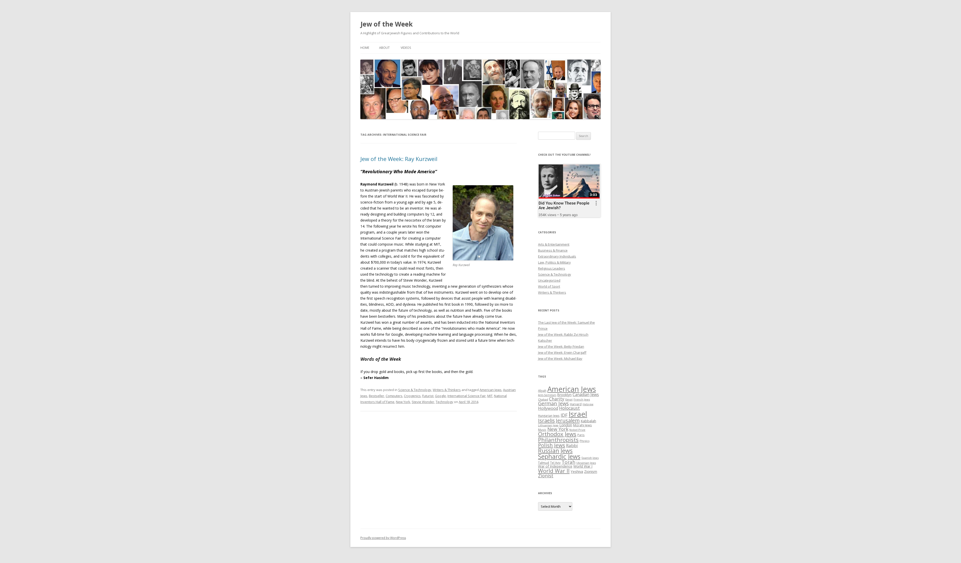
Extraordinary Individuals (557, 256)
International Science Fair (466, 396)
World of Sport (549, 286)
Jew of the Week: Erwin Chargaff (562, 352)
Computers (394, 396)
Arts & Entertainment (553, 244)
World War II (554, 470)
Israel (578, 414)
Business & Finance (553, 250)
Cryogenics (412, 396)
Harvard (576, 404)
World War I (582, 466)
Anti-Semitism (547, 395)
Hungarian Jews (549, 416)
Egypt (569, 399)
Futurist (427, 396)
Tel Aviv (555, 463)
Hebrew (588, 404)
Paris (581, 435)
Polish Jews (551, 445)
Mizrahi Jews (582, 425)
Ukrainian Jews (586, 463)
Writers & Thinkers (447, 390)
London (565, 424)
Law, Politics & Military (554, 262)
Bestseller (376, 396)
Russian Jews (555, 451)
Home (364, 48)
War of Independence (555, 466)
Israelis (546, 420)
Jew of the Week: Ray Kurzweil (398, 158)
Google (440, 396)
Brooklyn (564, 394)
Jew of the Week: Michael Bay (560, 358)
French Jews (582, 399)
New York (403, 402)
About (384, 48)
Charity (556, 399)
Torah (568, 462)
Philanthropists (558, 440)
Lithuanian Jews (548, 425)
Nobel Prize (577, 430)
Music (542, 430)
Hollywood (548, 408)
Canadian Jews (586, 394)
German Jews (553, 403)
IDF (564, 415)
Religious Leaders (551, 268)
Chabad (543, 399)
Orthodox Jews (557, 434)
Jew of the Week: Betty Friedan (561, 346)
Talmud (543, 462)
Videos (406, 48)
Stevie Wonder (423, 402)
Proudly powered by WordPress (383, 538)
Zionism (590, 471)
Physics (584, 441)
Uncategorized (549, 280)
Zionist (545, 475)
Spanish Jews (590, 458)
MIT (490, 396)
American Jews (490, 390)
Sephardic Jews (559, 456)
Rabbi (572, 445)
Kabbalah (588, 420)
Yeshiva (577, 471)
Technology (444, 402)
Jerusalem (568, 420)
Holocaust (569, 408)
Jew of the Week (386, 24)
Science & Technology (414, 390)
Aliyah (542, 391)
